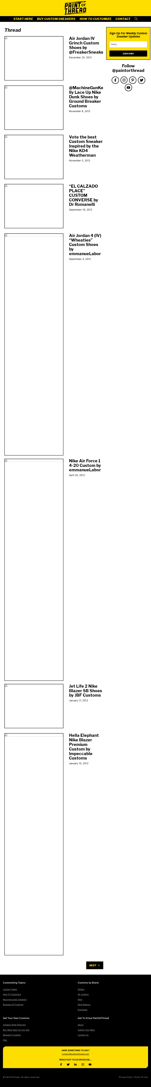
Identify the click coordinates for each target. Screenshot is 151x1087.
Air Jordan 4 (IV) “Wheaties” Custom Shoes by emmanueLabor (85, 244)
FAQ (5, 1040)
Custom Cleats (10, 989)
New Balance (84, 1004)
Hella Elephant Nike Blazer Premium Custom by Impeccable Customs (84, 747)
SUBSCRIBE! (128, 53)
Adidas (81, 989)
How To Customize (95, 19)
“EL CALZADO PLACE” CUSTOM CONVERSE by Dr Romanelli (83, 195)
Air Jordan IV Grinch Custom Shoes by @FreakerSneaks (86, 45)
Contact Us (83, 1035)
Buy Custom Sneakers (56, 19)
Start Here (23, 19)
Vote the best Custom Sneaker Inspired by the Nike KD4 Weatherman (86, 146)
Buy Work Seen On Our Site (16, 1030)
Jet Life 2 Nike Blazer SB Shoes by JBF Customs (85, 691)
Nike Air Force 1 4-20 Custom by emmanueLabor (85, 465)
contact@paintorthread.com (75, 1054)
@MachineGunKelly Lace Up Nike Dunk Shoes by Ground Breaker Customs (86, 96)
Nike (80, 999)
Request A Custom (12, 1035)
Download (82, 1009)
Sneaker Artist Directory (14, 1025)
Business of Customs (13, 1004)
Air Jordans (83, 994)
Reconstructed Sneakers (15, 999)
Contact (123, 19)
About (80, 1025)
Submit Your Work (86, 1030)
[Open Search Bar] (136, 19)
